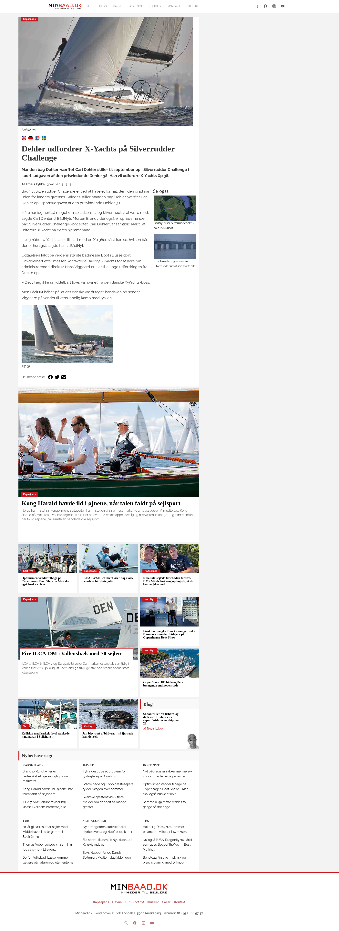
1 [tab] (109, 121)
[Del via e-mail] (63, 377)
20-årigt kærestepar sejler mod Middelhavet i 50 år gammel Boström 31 (45, 832)
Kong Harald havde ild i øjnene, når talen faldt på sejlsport (101, 503)
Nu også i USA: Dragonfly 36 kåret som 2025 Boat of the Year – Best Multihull (167, 845)
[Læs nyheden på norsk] (37, 138)
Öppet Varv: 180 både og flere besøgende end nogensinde (163, 684)
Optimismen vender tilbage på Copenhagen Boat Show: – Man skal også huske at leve (46, 581)
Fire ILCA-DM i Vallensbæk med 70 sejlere (72, 653)
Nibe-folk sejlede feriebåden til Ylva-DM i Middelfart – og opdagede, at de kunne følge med (168, 581)
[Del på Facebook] (50, 377)
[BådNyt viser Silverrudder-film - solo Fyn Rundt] (175, 208)
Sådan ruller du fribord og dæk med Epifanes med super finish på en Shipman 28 (161, 718)
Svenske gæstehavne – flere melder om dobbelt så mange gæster (104, 802)
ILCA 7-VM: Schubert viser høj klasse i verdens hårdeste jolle (108, 579)
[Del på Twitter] (57, 377)
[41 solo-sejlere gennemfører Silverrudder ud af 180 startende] (175, 246)
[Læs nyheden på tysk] (30, 138)
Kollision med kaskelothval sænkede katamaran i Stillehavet (45, 735)
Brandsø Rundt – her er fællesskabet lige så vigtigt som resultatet (45, 776)
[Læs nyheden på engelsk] (24, 138)
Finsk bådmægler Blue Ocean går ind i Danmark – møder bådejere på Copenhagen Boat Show (169, 634)
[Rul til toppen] (333, 925)
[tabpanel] (108, 74)
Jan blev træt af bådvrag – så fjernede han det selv (107, 735)
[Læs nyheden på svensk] (44, 138)
